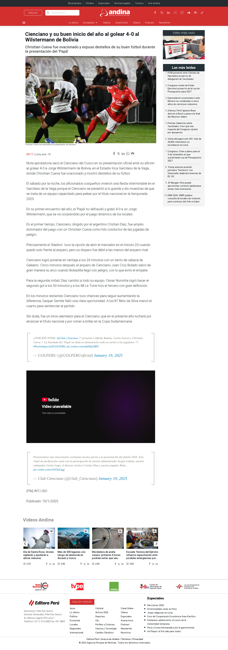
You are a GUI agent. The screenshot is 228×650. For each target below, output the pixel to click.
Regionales (75, 628)
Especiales (104, 3)
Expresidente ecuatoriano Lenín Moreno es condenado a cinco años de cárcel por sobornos (184, 101)
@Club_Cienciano (67, 338)
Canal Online (121, 22)
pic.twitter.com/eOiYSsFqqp (49, 469)
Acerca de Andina (110, 639)
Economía (75, 620)
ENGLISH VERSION (82, 602)
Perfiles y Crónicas (105, 624)
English (33, 13)
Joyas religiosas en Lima (160, 612)
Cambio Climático (104, 632)
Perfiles (90, 3)
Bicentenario (74, 3)
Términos (126, 639)
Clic (97, 620)
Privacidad (138, 639)
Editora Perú (93, 639)
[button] (25, 543)
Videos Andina (38, 520)
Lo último (73, 22)
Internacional (76, 632)
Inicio (72, 608)
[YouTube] (175, 12)
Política (73, 616)
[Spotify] (195, 12)
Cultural (99, 608)
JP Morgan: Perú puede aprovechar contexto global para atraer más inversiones (184, 185)
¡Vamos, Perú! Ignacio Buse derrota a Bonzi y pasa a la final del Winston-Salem (184, 113)
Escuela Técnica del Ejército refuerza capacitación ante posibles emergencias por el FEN (142, 556)
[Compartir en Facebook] (47, 564)
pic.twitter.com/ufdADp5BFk (83, 346)
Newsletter (164, 22)
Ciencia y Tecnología (105, 628)
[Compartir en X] (50, 564)
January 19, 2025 (108, 355)
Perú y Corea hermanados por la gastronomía (170, 627)
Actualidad (90, 22)
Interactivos (127, 620)
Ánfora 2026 (101, 612)
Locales (74, 624)
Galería (106, 22)
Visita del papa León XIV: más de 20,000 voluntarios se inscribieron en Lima (184, 141)
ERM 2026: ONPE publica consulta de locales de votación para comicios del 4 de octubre (184, 198)
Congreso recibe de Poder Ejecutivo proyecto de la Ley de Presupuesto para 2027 (184, 88)
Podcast (149, 22)
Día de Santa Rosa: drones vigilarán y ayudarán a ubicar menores (38, 555)
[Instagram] (182, 12)
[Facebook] (155, 12)
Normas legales (122, 3)
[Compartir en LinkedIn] (53, 564)
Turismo (139, 3)
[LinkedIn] (168, 12)
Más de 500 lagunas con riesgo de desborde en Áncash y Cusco (71, 555)
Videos (136, 22)
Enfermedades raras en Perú (162, 609)
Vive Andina (154, 3)
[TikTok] (202, 12)
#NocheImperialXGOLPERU (49, 346)
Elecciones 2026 (155, 605)
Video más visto (184, 33)
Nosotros (126, 632)
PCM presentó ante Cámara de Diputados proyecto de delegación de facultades (183, 75)
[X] (162, 12)
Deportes (100, 616)
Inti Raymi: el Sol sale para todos (164, 631)
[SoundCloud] (189, 12)
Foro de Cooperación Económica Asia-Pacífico (171, 616)
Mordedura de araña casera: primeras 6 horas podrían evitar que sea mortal (106, 556)
